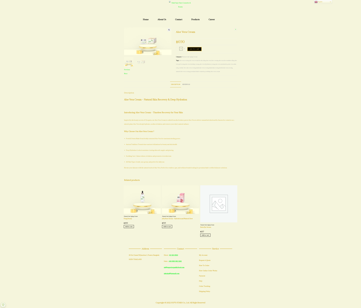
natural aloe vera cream (183, 71)
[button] (169, 29)
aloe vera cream (184, 60)
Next (125, 73)
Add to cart (194, 49)
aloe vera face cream (212, 60)
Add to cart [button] (129, 226)
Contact (178, 19)
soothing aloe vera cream (212, 71)
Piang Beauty (128, 218)
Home (146, 19)
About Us (162, 19)
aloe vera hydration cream (207, 64)
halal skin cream (214, 68)
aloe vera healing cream (192, 64)
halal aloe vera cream (202, 68)
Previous (127, 70)
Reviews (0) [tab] (186, 84)
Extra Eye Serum (205, 227)
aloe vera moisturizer (221, 64)
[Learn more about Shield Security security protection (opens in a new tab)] (3, 305)
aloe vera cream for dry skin (197, 60)
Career (212, 19)
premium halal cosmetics (197, 71)
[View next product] (235, 29)
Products (195, 19)
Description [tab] (175, 84)
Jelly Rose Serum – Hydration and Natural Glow (177, 218)
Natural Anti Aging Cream (189, 57)
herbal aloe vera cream (225, 68)
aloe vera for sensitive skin (226, 60)
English (320, 1)
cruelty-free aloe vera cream (187, 68)
